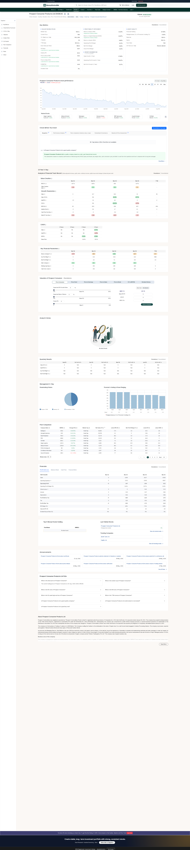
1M (142, 84)
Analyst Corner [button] (106, 9)
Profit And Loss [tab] (44, 470)
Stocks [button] (75, 9)
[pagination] (164, 457)
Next (160, 457)
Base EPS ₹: (122, 294)
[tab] (45, 133)
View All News (161, 569)
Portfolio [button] (89, 9)
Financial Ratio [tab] (73, 470)
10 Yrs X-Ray (6, 31)
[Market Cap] (89, 428)
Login (133, 5)
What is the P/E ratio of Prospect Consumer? (53, 589)
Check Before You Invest (9, 27)
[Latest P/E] (149, 428)
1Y (152, 84)
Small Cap (87, 16)
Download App (51, 1)
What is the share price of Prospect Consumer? (54, 580)
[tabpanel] (103, 493)
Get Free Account (141, 5)
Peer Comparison (7, 44)
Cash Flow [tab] (63, 470)
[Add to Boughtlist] (68, 14)
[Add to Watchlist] (65, 14)
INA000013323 (101, 849)
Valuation (5, 34)
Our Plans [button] (60, 9)
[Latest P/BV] (162, 428)
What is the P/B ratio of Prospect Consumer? (117, 589)
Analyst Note (6, 38)
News (4, 51)
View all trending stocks (155, 543)
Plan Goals (97, 9)
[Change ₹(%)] (76, 428)
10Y (161, 84)
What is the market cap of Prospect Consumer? (118, 580)
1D (139, 84)
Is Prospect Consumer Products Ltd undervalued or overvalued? (122, 601)
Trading (81, 16)
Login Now (129, 833)
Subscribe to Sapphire (107, 842)
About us (53, 9)
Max (165, 84)
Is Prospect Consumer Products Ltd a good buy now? (55, 606)
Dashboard (69, 9)
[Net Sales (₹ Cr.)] (104, 427)
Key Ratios (163, 80)
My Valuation (145, 287)
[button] (120, 10)
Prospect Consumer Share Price (98, 16)
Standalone (155, 24)
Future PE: (56, 301)
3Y (155, 84)
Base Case (139, 287)
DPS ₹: (122, 297)
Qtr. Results (6, 41)
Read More (163, 644)
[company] (49, 428)
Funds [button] (82, 9)
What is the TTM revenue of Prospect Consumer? (118, 595)
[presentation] (166, 117)
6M (149, 84)
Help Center (134, 1)
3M (146, 84)
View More (161, 161)
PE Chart (157, 80)
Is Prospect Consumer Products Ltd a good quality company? (57, 601)
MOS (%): (122, 300)
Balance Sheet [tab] (55, 470)
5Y (158, 84)
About (4, 54)
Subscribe (140, 1)
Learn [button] (131, 9)
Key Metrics (6, 24)
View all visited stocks (156, 531)
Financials (5, 48)
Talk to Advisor (125, 5)
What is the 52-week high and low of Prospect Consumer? (57, 595)
